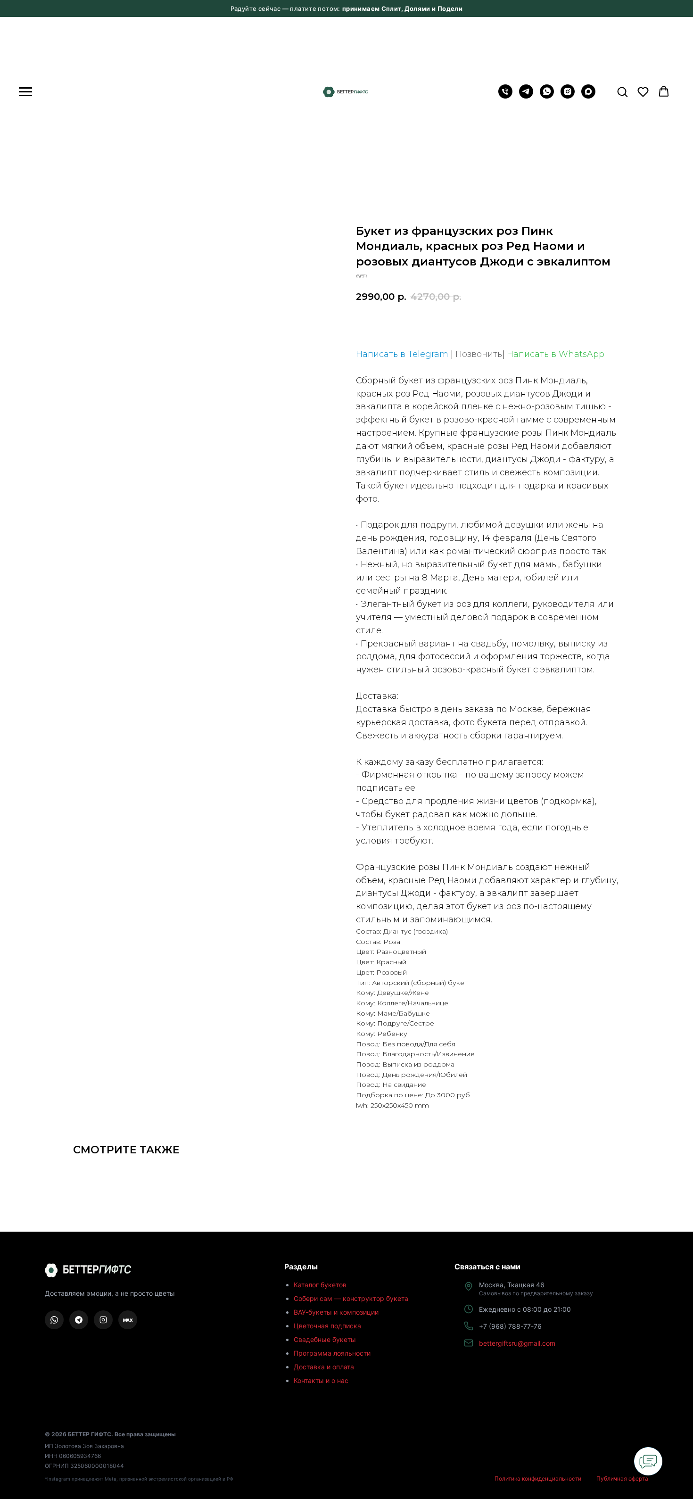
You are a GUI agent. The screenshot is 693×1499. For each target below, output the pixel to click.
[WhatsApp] (547, 96)
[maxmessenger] (588, 96)
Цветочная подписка (327, 1326)
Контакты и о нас (321, 1380)
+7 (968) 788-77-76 (510, 1326)
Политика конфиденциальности (538, 1478)
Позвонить (478, 354)
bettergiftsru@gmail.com (517, 1343)
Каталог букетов (320, 1285)
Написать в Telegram (402, 354)
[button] (622, 91)
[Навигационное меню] (25, 92)
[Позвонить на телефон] (505, 96)
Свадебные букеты (325, 1339)
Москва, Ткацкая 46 (536, 1289)
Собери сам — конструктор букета (351, 1298)
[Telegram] (526, 96)
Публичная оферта (622, 1478)
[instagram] (568, 96)
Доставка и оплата (324, 1367)
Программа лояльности (332, 1353)
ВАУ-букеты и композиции (336, 1312)
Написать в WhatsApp (555, 354)
